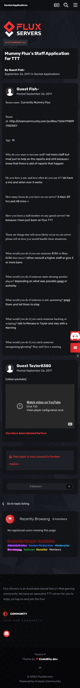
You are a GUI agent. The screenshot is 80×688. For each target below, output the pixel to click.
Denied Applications (47, 74)
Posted (34, 93)
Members (55, 549)
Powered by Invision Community (40, 681)
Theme (39, 654)
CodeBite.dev (48, 659)
